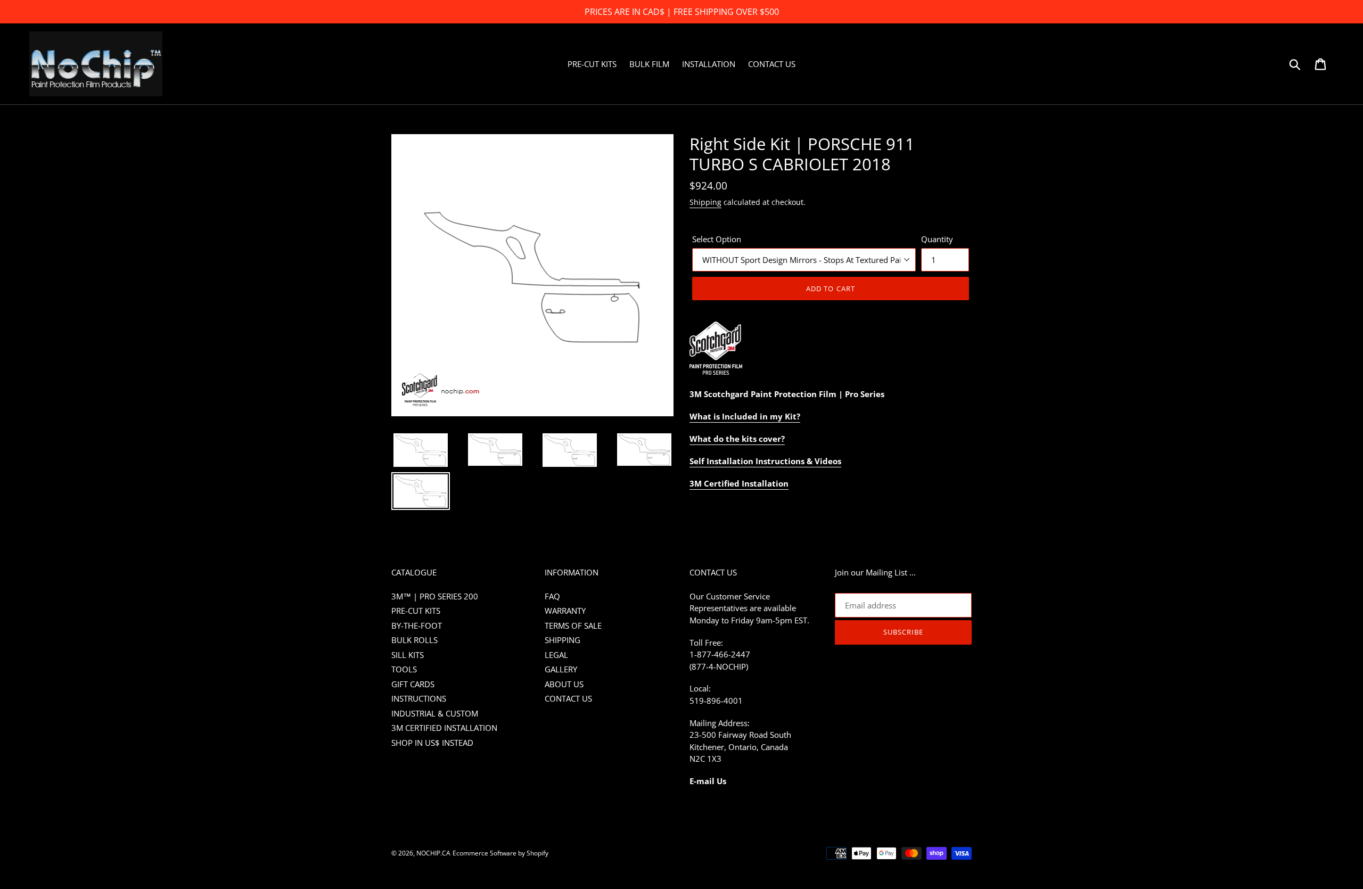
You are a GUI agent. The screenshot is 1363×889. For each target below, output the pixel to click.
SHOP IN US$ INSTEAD (432, 742)
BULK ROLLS (414, 640)
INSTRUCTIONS (418, 698)
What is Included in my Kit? (744, 416)
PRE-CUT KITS (415, 610)
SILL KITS (407, 654)
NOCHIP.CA (433, 853)
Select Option (716, 239)
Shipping (705, 202)
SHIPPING (562, 640)
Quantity (937, 239)
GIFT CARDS (412, 684)
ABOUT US (564, 684)
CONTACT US (568, 698)
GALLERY (561, 669)
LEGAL (556, 654)
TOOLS (404, 669)
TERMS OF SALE (573, 625)
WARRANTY (565, 610)
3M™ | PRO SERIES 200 (434, 596)
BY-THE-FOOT (416, 625)
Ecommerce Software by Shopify (500, 853)
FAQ (552, 596)
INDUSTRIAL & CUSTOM (434, 713)
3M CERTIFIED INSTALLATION (444, 727)
